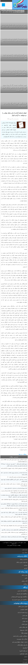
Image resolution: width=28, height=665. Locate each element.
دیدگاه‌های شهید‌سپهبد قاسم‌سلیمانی (19, 596)
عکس (26, 578)
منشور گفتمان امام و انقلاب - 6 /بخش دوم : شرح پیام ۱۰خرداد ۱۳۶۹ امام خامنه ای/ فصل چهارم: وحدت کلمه (14, 56)
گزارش (25, 568)
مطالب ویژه (24, 552)
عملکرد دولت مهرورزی (22, 639)
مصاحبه (25, 565)
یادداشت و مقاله (23, 559)
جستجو (25, 656)
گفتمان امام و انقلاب (22, 606)
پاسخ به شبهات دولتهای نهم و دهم (19, 642)
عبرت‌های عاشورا (23, 651)
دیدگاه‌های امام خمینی (22, 590)
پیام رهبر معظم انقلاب (22, 645)
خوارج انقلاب (24, 624)
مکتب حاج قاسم (23, 653)
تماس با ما (10, 545)
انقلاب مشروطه (23, 630)
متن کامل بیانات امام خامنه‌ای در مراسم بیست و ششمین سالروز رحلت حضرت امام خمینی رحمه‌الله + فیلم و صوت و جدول (13, 72)
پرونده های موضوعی (20, 603)
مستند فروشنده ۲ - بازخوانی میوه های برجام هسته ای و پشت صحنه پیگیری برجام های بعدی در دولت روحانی (14, 41)
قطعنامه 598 (24, 633)
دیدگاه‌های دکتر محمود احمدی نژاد (19, 599)
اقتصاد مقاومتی (23, 609)
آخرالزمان (25, 648)
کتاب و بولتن (24, 581)
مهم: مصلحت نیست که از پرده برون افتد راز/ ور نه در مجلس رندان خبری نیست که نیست (14, 87)
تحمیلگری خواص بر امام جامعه (20, 636)
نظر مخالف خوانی (23, 627)
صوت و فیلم (24, 575)
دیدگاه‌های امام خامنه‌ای (22, 593)
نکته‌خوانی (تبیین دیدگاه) (21, 562)
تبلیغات (19, 545)
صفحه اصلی (24, 549)
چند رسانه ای (23, 571)
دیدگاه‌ (25, 587)
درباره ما (15, 545)
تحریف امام (24, 618)
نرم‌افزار (25, 584)
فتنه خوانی (24, 621)
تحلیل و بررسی (22, 556)
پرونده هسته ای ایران (22, 612)
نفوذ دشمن (24, 615)
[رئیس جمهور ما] (20, 5)
